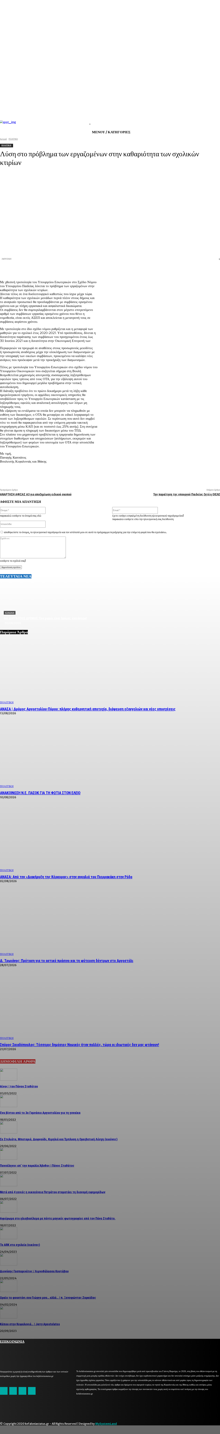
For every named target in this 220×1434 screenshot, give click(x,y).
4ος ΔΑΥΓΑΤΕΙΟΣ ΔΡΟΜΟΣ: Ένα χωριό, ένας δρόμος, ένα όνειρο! (45, 618)
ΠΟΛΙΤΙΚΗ (7, 702)
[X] (164, 268)
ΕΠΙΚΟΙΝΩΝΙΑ (12, 1341)
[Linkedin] (177, 268)
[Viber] (201, 268)
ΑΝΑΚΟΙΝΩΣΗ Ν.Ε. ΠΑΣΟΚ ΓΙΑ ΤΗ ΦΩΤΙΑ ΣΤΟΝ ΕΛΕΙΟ (40, 793)
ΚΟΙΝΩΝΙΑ (9, 613)
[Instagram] (13, 1391)
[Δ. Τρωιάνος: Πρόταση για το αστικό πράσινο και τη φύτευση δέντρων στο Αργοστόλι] (110, 923)
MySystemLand (106, 1423)
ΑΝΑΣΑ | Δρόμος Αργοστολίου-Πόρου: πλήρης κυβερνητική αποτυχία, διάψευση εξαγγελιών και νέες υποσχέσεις (87, 709)
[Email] (189, 268)
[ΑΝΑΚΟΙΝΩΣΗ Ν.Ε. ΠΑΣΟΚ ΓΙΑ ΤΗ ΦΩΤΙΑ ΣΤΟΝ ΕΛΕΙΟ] (110, 755)
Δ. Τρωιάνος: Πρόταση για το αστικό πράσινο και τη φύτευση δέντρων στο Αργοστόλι (66, 961)
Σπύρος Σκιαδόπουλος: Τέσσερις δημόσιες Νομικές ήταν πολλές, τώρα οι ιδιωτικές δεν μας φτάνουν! (79, 1045)
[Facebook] (152, 268)
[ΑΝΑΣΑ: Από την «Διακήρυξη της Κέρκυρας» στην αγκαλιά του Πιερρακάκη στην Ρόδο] (110, 839)
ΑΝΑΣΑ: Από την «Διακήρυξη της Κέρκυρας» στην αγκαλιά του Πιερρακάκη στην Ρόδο (66, 877)
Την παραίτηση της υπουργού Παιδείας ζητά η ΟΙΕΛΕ (186, 494)
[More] (214, 268)
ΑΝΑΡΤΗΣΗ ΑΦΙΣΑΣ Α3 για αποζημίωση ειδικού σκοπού (36, 494)
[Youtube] (32, 1391)
